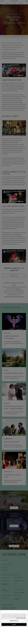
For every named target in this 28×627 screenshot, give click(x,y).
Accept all (14, 624)
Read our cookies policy (21, 617)
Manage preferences (14, 620)
